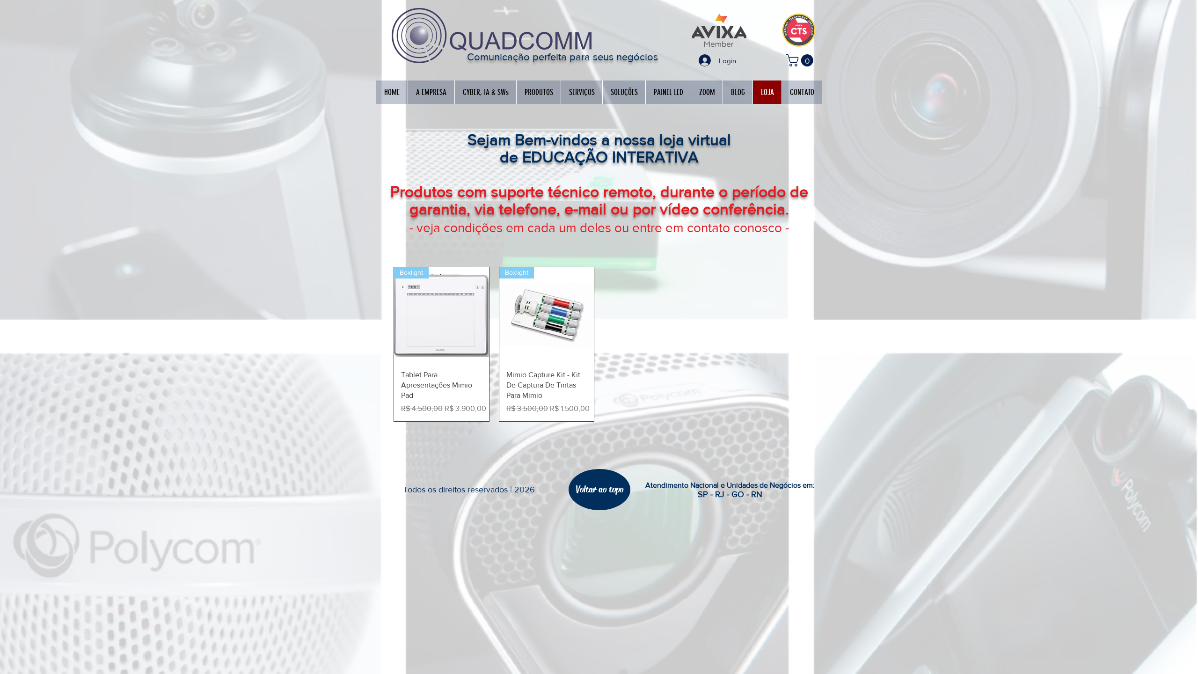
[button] (801, 60)
